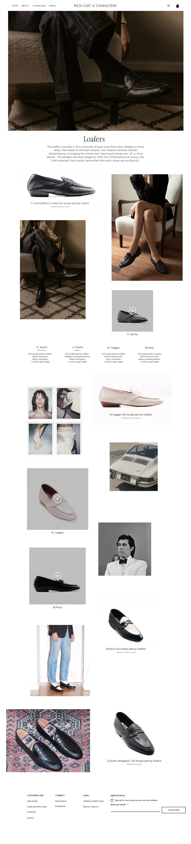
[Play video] (132, 310)
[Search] (168, 6)
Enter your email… (119, 804)
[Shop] (177, 6)
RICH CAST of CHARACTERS (95, 6)
